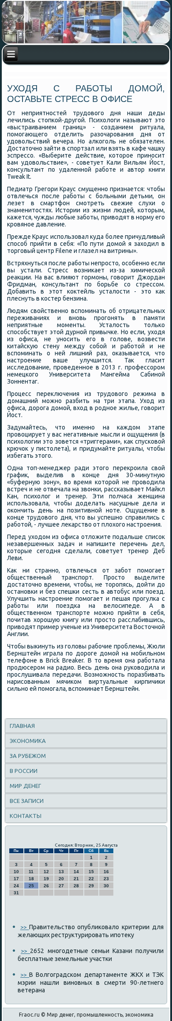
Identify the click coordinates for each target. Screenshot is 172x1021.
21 (76, 878)
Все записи (27, 801)
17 (16, 878)
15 (91, 871)
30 (106, 885)
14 (76, 871)
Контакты (25, 816)
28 (76, 885)
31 (16, 892)
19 (46, 878)
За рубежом (28, 756)
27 (61, 885)
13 (61, 871)
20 (61, 878)
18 (31, 878)
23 (106, 878)
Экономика (28, 741)
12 (46, 871)
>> (24, 927)
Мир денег (25, 786)
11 (31, 871)
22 (91, 878)
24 (16, 885)
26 (46, 885)
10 (16, 871)
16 (106, 871)
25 (31, 885)
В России (23, 771)
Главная (22, 726)
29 (91, 885)
